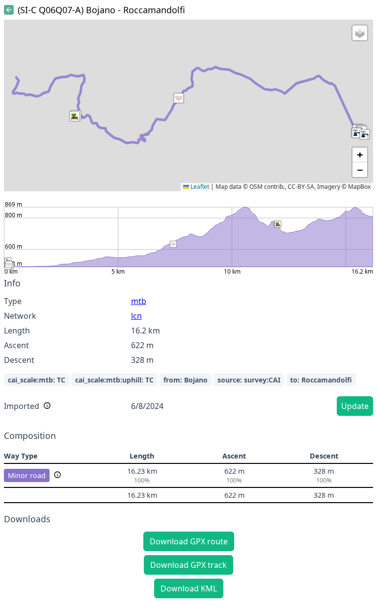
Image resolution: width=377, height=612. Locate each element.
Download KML (189, 588)
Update (355, 406)
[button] (357, 133)
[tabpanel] (188, 348)
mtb (138, 301)
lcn (136, 315)
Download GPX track (188, 565)
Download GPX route (189, 541)
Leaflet (199, 186)
